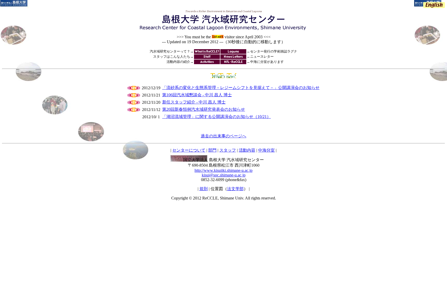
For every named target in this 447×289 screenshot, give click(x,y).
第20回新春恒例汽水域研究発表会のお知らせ (203, 109)
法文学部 (235, 189)
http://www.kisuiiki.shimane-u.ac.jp (223, 170)
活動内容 (247, 150)
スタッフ (227, 150)
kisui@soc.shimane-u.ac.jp (223, 175)
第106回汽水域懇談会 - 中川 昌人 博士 (197, 95)
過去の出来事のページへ (223, 136)
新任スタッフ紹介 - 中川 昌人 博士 (194, 102)
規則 (203, 189)
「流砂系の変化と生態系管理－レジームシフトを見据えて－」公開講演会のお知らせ (240, 87)
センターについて (188, 150)
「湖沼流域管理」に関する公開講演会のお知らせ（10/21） (216, 116)
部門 (212, 150)
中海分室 (266, 150)
